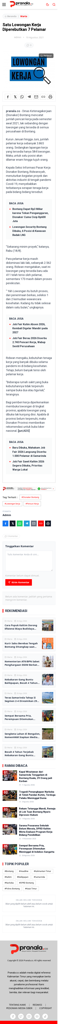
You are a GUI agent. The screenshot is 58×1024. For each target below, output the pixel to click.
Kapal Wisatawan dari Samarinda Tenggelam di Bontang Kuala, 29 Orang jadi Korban (35, 776)
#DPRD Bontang (26, 882)
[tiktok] (45, 1016)
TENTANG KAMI (17, 1004)
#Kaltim (8, 877)
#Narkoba (9, 882)
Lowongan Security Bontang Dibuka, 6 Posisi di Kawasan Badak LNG (29, 231)
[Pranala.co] (29, 949)
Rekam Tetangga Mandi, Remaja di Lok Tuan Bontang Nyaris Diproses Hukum (37, 811)
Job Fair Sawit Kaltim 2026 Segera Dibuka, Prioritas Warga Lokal (28, 465)
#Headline (23, 871)
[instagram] (29, 1016)
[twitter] (21, 1016)
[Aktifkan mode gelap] (47, 4)
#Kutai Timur (31, 888)
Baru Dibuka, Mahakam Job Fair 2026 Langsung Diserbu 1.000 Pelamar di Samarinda (29, 451)
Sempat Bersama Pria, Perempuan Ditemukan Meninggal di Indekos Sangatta (36, 848)
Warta (23, 16)
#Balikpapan (22, 877)
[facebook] (13, 1016)
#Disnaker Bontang (30, 497)
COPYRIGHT (45, 1008)
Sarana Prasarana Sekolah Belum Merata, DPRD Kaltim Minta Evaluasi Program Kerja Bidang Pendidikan (35, 830)
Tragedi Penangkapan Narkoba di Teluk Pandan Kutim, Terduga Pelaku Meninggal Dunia (37, 795)
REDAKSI (37, 1004)
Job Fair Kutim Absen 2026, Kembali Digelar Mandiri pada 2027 (30, 328)
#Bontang (9, 871)
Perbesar (48, 55)
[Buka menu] (4, 4)
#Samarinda (39, 877)
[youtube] (37, 1016)
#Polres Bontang (12, 888)
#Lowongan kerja (12, 503)
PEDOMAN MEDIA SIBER (19, 1008)
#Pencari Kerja (32, 503)
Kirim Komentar (20, 582)
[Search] (54, 4)
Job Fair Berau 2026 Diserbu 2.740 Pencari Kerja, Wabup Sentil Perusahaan (29, 342)
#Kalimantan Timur (42, 871)
